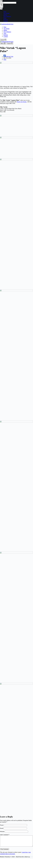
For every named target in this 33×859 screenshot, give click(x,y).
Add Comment (4, 834)
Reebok (6, 35)
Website (2, 831)
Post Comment (4, 849)
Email (2, 828)
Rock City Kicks (21, 102)
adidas (5, 30)
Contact (6, 36)
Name (2, 825)
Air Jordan (6, 28)
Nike (5, 27)
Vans (5, 33)
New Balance (7, 32)
